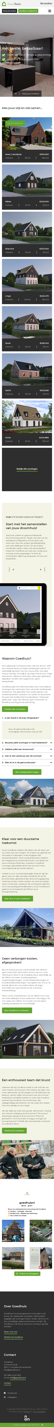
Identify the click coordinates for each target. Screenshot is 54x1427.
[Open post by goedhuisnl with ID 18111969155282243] (13, 1231)
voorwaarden (39, 1411)
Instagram (12, 1397)
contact (7, 1383)
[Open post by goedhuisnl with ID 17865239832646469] (41, 1231)
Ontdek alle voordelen (15, 709)
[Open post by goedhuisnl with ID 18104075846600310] (41, 1258)
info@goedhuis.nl (18, 1378)
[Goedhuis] (11, 3)
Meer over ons (10, 1332)
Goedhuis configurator (28, 11)
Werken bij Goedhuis (14, 1131)
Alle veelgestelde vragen (27, 772)
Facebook (12, 1393)
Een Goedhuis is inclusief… (17, 1010)
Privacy (26, 1411)
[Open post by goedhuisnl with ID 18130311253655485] (13, 1258)
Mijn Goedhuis (46, 3)
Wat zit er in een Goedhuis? (17, 899)
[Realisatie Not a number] (27, 1418)
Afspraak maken (9, 11)
